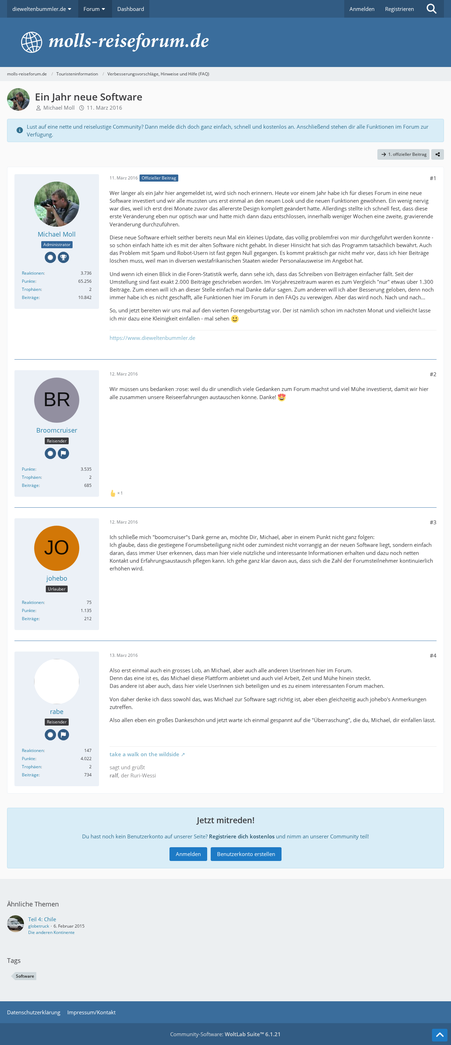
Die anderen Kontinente (51, 932)
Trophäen (31, 289)
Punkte (28, 281)
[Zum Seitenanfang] (439, 1035)
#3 (433, 522)
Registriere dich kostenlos (241, 836)
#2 (433, 374)
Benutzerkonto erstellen (246, 853)
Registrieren (399, 8)
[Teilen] (437, 154)
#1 (433, 178)
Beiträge (30, 297)
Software (25, 976)
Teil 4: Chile (42, 919)
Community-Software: (225, 1034)
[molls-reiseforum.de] (225, 42)
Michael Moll (59, 107)
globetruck (38, 926)
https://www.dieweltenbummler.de (152, 337)
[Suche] (431, 9)
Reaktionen (33, 273)
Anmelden (362, 8)
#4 (433, 655)
